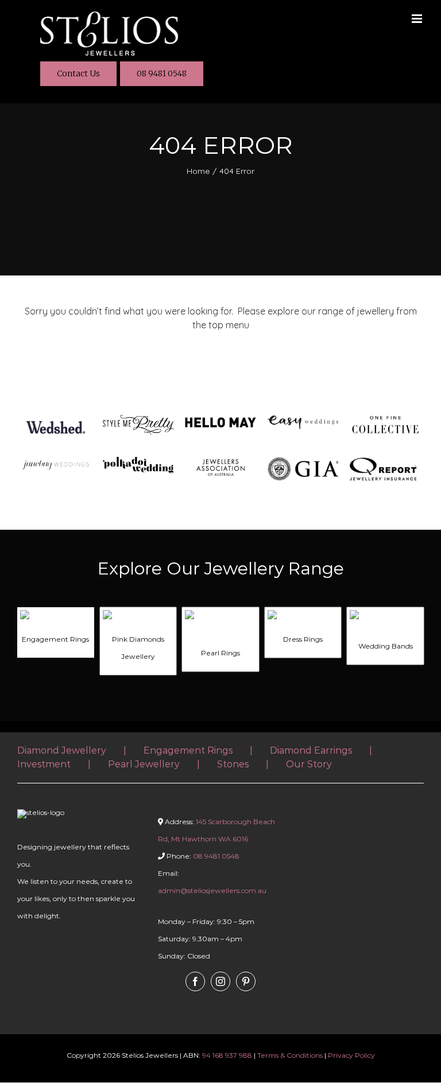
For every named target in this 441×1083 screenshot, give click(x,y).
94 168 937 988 (227, 1055)
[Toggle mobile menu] (418, 19)
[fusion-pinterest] (246, 981)
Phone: (202, 856)
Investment (44, 764)
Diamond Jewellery (61, 750)
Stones (233, 764)
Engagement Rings (188, 750)
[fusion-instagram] (220, 981)
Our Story (309, 764)
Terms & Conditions (290, 1055)
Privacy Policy (351, 1055)
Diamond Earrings (311, 750)
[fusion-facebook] (195, 981)
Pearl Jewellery (144, 764)
